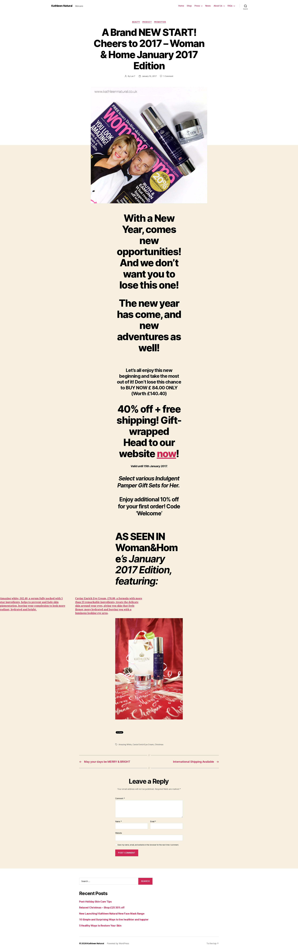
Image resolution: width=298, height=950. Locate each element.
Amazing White (125, 744)
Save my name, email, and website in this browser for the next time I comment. (148, 845)
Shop (189, 6)
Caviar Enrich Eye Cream (143, 744)
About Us (218, 6)
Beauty (136, 22)
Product (147, 22)
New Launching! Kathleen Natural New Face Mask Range (111, 913)
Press (197, 6)
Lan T (132, 76)
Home (181, 6)
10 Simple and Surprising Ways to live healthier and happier (114, 919)
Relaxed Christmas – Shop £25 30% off (101, 907)
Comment (120, 798)
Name (118, 822)
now (166, 453)
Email (153, 822)
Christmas (159, 744)
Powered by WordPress (118, 943)
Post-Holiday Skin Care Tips (95, 901)
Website (118, 833)
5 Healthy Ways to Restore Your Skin (100, 925)
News (208, 6)
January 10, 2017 (149, 76)
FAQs (230, 6)
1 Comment (168, 76)
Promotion (160, 22)
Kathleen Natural (61, 5)
